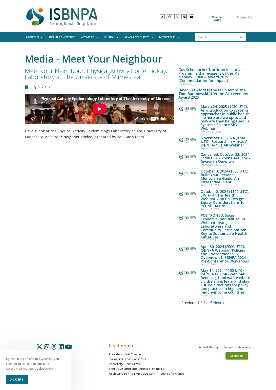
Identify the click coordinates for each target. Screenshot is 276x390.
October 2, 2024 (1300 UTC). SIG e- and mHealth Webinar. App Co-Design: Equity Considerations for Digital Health (225, 198)
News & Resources (137, 37)
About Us (32, 37)
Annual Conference (61, 37)
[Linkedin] (184, 16)
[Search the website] (220, 36)
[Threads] (176, 16)
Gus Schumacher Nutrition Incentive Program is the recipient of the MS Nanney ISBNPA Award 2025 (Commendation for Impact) (210, 75)
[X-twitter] (162, 16)
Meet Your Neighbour (112, 58)
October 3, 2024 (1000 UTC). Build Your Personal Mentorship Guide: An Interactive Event (225, 176)
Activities (87, 37)
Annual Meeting (209, 347)
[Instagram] (169, 16)
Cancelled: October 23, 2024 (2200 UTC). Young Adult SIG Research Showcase (225, 158)
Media (39, 58)
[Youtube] (191, 16)
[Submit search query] (242, 37)
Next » (218, 302)
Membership (167, 37)
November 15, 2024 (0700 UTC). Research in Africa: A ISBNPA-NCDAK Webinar (224, 141)
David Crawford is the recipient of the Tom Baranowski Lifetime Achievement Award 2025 (213, 94)
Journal (109, 37)
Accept (17, 379)
